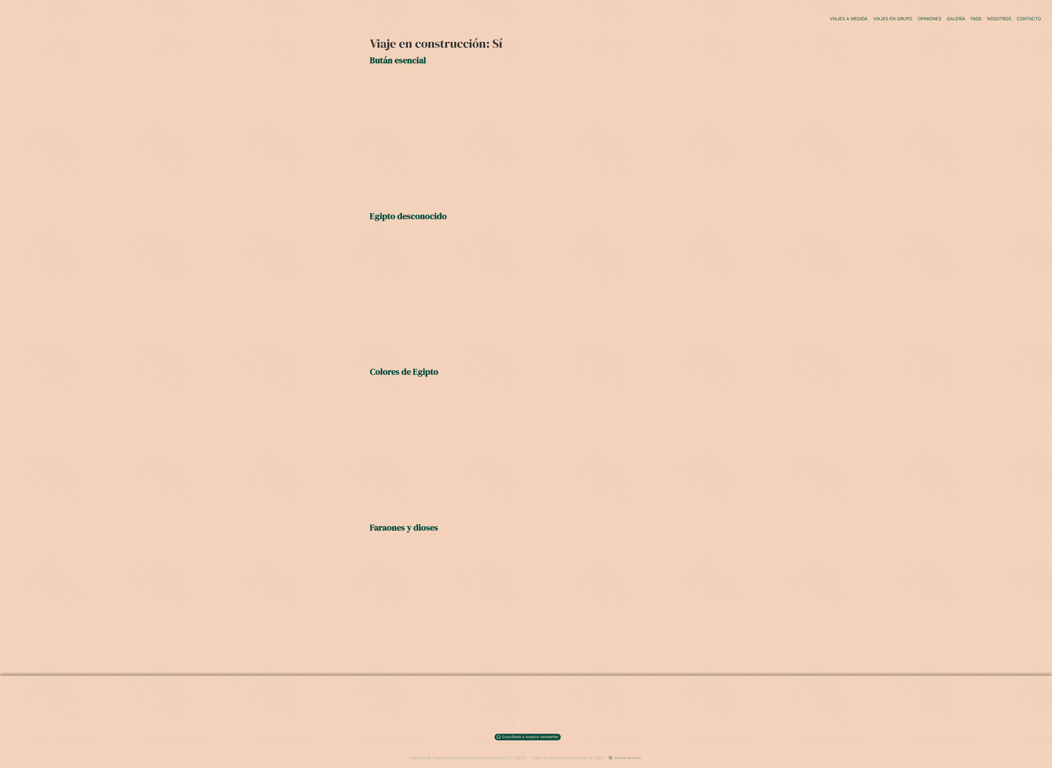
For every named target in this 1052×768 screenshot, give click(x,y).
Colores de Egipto (404, 372)
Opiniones (929, 18)
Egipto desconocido (408, 216)
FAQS (976, 18)
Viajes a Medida (849, 18)
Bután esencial (398, 60)
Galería (956, 18)
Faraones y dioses (404, 527)
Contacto (1029, 18)
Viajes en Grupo (892, 18)
